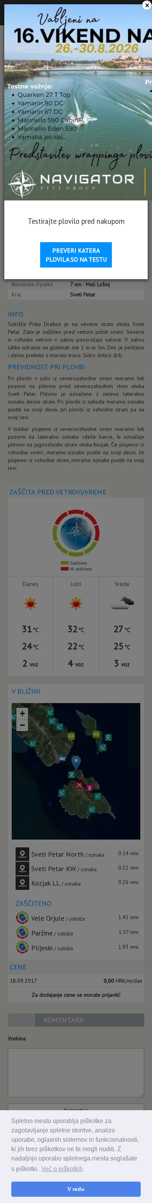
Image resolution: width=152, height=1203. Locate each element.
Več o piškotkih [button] (62, 1169)
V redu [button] (76, 1189)
